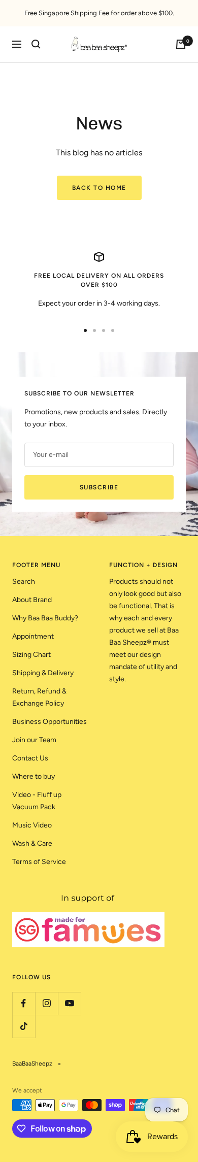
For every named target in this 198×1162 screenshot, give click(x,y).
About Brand (32, 599)
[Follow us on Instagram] (46, 1003)
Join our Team (34, 740)
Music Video (32, 825)
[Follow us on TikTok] (23, 1026)
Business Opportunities (49, 721)
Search (23, 581)
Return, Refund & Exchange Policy (39, 697)
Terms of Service (39, 861)
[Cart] (181, 44)
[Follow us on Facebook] (23, 1003)
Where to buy (33, 776)
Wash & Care (32, 843)
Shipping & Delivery (43, 673)
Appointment (33, 636)
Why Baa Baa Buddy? (45, 618)
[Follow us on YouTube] (69, 1003)
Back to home (99, 187)
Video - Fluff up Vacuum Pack (36, 800)
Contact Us (30, 758)
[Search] (36, 44)
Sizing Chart (31, 654)
